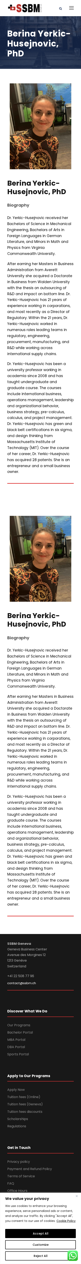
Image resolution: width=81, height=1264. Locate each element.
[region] (40, 1228)
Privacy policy (18, 1161)
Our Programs (18, 1025)
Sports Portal (18, 1054)
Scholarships (17, 1119)
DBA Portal (16, 1047)
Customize (41, 1245)
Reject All (41, 1256)
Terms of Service (21, 1176)
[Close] (76, 1196)
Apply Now (16, 1089)
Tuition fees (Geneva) (25, 1104)
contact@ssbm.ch (21, 983)
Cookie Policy (66, 1221)
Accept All (40, 1233)
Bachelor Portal (20, 1032)
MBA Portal (16, 1039)
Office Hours (17, 1190)
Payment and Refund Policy (29, 1169)
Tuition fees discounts (24, 1111)
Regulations (16, 1126)
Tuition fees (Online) (23, 1097)
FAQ (10, 1183)
